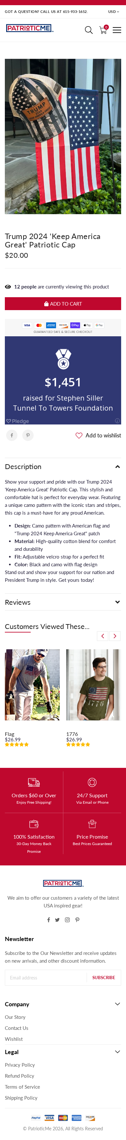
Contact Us (16, 1028)
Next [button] (115, 636)
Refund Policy (19, 1076)
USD (112, 11)
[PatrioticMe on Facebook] (48, 919)
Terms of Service (22, 1087)
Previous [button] (102, 636)
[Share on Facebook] (11, 435)
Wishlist (14, 1039)
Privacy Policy (20, 1065)
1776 (72, 734)
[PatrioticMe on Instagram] (67, 919)
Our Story (15, 1017)
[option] (32, 700)
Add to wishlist (103, 435)
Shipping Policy (21, 1098)
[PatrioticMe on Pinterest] (77, 919)
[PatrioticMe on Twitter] (57, 919)
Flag (9, 734)
